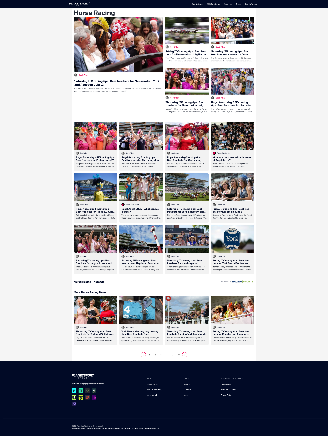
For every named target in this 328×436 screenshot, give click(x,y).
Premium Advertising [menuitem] (154, 390)
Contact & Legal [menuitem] (232, 378)
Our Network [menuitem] (197, 4)
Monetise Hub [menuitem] (152, 395)
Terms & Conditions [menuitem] (228, 390)
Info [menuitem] (186, 378)
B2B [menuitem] (149, 378)
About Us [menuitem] (228, 4)
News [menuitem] (238, 4)
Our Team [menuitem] (187, 390)
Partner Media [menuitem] (152, 384)
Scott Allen (83, 75)
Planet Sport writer (223, 153)
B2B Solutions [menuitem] (213, 4)
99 (179, 355)
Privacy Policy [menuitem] (226, 395)
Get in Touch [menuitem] (251, 4)
